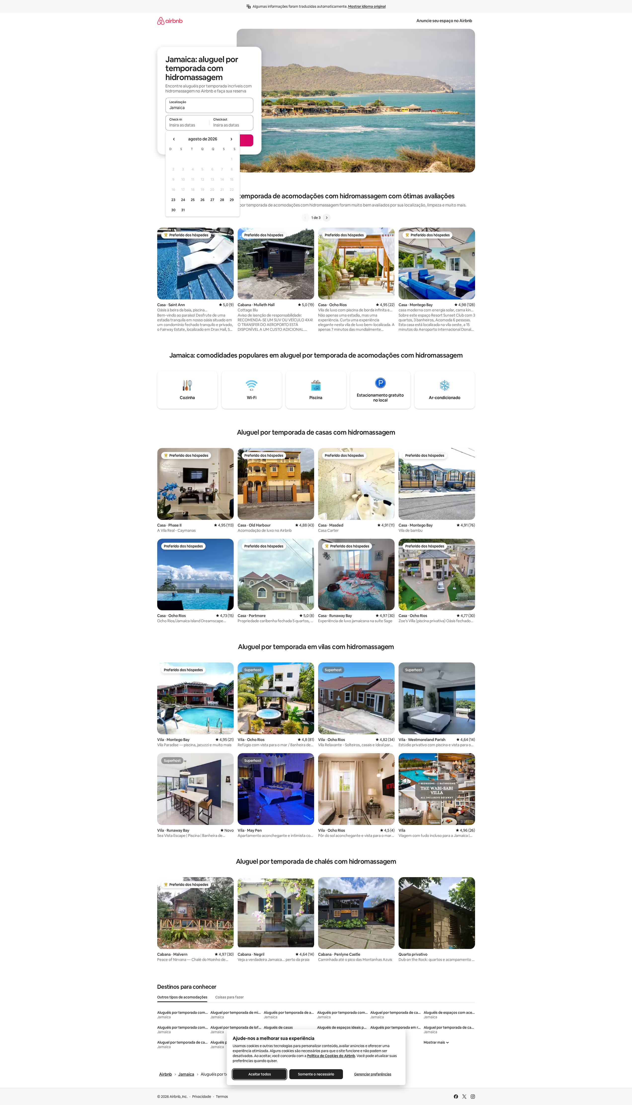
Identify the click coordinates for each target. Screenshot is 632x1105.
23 (173, 200)
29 (232, 200)
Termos (222, 1096)
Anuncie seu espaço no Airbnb (444, 20)
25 (193, 200)
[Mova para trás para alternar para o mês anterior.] (174, 139)
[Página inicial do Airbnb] (170, 21)
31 (183, 210)
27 (212, 200)
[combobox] (209, 108)
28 (222, 200)
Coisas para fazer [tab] (229, 997)
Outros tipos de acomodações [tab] (182, 997)
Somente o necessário (316, 1074)
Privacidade (201, 1096)
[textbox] (187, 125)
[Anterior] (305, 218)
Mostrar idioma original (367, 6)
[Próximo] (327, 218)
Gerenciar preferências (372, 1074)
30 (173, 210)
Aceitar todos (259, 1074)
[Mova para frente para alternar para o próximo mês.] (231, 139)
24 (183, 200)
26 (202, 200)
